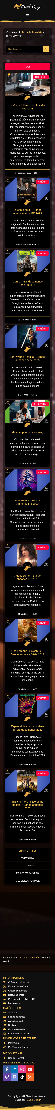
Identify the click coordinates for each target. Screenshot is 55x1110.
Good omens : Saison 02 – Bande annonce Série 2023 (27, 652)
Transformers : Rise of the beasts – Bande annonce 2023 (27, 805)
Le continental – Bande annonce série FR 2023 (27, 211)
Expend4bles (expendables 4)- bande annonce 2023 (27, 728)
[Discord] (14, 1077)
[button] (27, 15)
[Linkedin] (14, 1069)
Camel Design (34, 1100)
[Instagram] (22, 1069)
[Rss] (30, 1077)
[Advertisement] (27, 921)
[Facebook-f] (7, 1069)
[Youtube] (30, 1069)
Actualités (37, 32)
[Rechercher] (46, 49)
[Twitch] (7, 1077)
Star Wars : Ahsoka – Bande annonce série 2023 (27, 358)
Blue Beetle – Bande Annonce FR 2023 (27, 502)
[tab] (27, 66)
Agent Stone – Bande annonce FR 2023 (28, 577)
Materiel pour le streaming (27, 432)
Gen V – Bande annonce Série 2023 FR (28, 283)
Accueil (26, 32)
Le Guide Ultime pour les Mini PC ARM (27, 107)
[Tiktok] (22, 1077)
